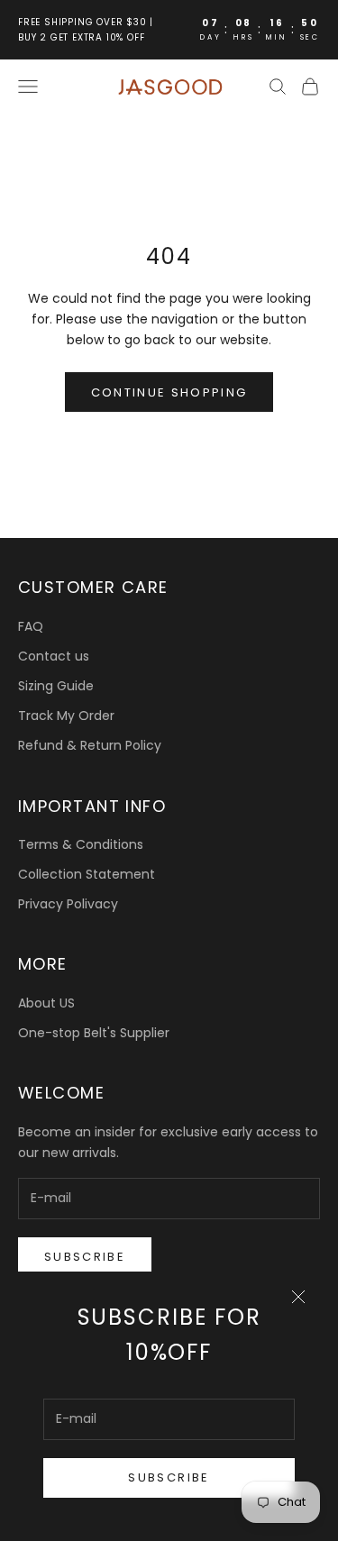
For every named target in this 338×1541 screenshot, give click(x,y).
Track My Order (66, 716)
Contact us (53, 656)
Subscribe (168, 1477)
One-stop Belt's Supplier (93, 1033)
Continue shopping (169, 392)
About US (46, 1003)
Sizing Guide (56, 686)
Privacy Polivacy (68, 904)
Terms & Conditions (80, 844)
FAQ (30, 626)
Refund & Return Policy (89, 745)
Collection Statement (86, 874)
